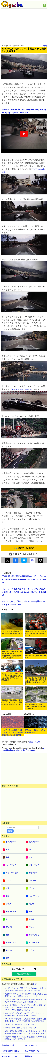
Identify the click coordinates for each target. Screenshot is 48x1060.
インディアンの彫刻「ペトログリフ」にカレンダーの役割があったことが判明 (12, 732)
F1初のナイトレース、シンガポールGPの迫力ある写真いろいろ (35, 633)
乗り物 (37, 742)
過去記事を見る (24, 973)
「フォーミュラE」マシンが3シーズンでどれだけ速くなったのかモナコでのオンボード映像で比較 (12, 677)
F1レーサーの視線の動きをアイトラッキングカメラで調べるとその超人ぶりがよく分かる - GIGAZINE (24, 592)
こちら (35, 984)
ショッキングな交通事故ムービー (35, 657)
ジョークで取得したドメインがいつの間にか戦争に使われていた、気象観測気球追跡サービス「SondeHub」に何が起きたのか (25, 1007)
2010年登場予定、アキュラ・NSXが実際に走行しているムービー (35, 706)
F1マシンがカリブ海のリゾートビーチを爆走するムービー (11, 632)
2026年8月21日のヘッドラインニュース (20, 1024)
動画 (45, 46)
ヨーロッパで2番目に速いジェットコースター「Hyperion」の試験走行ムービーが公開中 (11, 655)
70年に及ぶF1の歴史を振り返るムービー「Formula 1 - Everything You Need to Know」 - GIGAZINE (24, 579)
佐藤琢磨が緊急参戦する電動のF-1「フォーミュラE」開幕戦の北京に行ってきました (11, 702)
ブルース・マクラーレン (20, 389)
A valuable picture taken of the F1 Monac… (23, 749)
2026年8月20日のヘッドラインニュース (20, 1028)
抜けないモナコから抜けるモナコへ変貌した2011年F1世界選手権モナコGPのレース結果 (35, 681)
